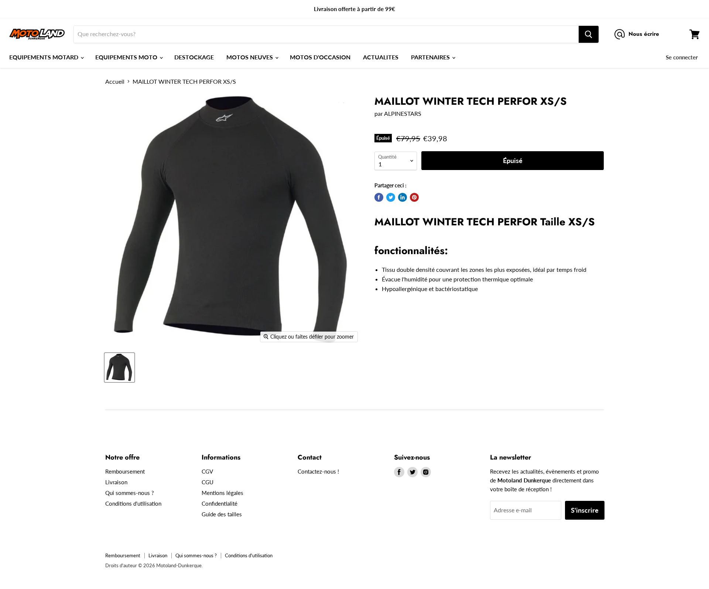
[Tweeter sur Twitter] (390, 197)
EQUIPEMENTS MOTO (127, 56)
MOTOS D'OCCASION (320, 56)
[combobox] (326, 34)
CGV (207, 471)
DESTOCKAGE (194, 56)
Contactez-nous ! (318, 471)
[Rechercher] (589, 34)
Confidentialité (219, 503)
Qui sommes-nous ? (129, 492)
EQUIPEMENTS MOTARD (44, 56)
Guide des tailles (222, 514)
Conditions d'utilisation (133, 503)
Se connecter (682, 57)
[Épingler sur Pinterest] (414, 197)
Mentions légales (222, 492)
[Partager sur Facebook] (378, 197)
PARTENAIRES (431, 56)
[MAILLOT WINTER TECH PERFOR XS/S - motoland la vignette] (119, 367)
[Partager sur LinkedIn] (402, 197)
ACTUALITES (380, 56)
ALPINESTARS (402, 113)
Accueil (114, 81)
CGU (207, 482)
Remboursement (125, 471)
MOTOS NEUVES (250, 56)
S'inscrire (585, 510)
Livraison (116, 482)
